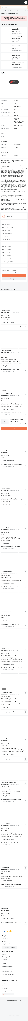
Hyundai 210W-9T (16, 28)
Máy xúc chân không (7, 249)
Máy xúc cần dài (6, 240)
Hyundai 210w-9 (5, 451)
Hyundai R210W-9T (17, 36)
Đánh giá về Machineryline (8, 974)
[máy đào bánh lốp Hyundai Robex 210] (14, 681)
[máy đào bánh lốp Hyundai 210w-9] (14, 440)
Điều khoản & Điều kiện (7, 966)
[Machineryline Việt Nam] (10, 2)
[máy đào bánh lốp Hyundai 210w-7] (14, 638)
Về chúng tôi (5, 938)
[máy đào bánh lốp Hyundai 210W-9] (14, 728)
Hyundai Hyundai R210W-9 (8, 782)
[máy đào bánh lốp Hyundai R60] (14, 898)
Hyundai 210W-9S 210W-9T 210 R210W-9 (19, 62)
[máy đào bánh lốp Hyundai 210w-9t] (14, 600)
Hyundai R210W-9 (16, 54)
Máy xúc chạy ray (6, 246)
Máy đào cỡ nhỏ (6, 224)
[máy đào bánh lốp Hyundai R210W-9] (14, 340)
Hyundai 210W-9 (5, 739)
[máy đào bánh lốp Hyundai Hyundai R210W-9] (14, 772)
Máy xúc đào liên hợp (7, 227)
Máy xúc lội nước (6, 243)
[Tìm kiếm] (25, 7)
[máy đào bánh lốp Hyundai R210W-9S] (14, 383)
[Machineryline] (6, 11)
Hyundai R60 (4, 908)
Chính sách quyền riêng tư (8, 969)
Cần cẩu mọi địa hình (7, 258)
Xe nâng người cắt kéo (7, 262)
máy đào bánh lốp (18, 106)
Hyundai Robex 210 (6, 692)
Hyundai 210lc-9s (6, 528)
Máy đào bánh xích (6, 221)
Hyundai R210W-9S (6, 394)
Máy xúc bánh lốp (6, 255)
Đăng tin (14, 428)
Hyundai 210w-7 (5, 648)
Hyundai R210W (5, 310)
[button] (26, 2)
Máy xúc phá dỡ (6, 252)
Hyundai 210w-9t (6, 611)
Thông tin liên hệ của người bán (9, 943)
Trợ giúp (4, 941)
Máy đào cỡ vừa (6, 230)
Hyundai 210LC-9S (6, 571)
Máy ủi (3, 265)
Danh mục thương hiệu (7, 976)
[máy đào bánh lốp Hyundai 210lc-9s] (14, 517)
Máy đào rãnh (5, 236)
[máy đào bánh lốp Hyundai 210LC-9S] (14, 560)
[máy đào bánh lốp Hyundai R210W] (14, 300)
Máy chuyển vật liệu (7, 233)
